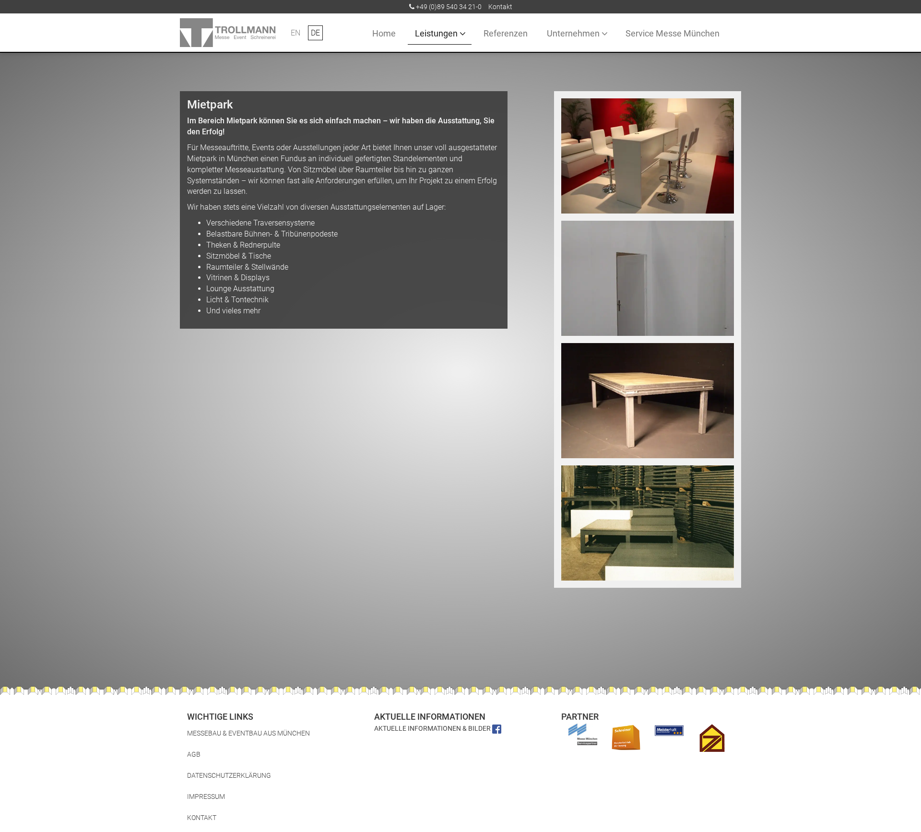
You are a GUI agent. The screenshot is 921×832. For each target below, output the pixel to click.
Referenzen (506, 33)
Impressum (206, 796)
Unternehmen (573, 33)
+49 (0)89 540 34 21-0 (449, 7)
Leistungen (436, 33)
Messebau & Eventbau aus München (248, 733)
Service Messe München (673, 33)
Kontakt (500, 7)
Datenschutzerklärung (229, 775)
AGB (194, 754)
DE (315, 32)
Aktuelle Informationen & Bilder (433, 728)
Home (384, 33)
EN (295, 32)
